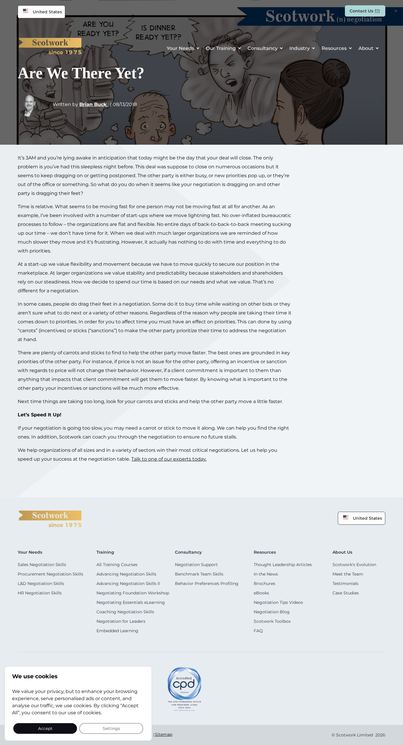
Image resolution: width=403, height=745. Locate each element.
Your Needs (180, 48)
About (365, 48)
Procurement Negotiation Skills (50, 574)
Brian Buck (93, 104)
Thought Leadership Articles (283, 564)
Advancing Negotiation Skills (126, 574)
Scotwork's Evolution (354, 564)
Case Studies (345, 593)
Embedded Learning (117, 630)
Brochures (264, 583)
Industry (299, 48)
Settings (111, 728)
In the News (266, 574)
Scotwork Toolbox (272, 621)
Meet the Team (347, 574)
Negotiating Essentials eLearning (130, 602)
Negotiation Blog (272, 611)
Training (105, 552)
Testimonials (345, 583)
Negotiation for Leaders (120, 621)
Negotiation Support (196, 564)
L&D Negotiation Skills (41, 583)
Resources (334, 48)
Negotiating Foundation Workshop (132, 593)
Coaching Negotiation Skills (125, 611)
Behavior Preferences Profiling (206, 583)
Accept (45, 728)
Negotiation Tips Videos (278, 602)
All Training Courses (116, 564)
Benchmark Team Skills (199, 574)
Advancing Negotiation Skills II (128, 583)
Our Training (221, 48)
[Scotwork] (50, 518)
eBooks (261, 593)
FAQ (258, 630)
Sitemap (163, 734)
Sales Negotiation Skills (42, 564)
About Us (342, 552)
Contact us (361, 11)
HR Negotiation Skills (40, 593)
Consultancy (263, 48)
